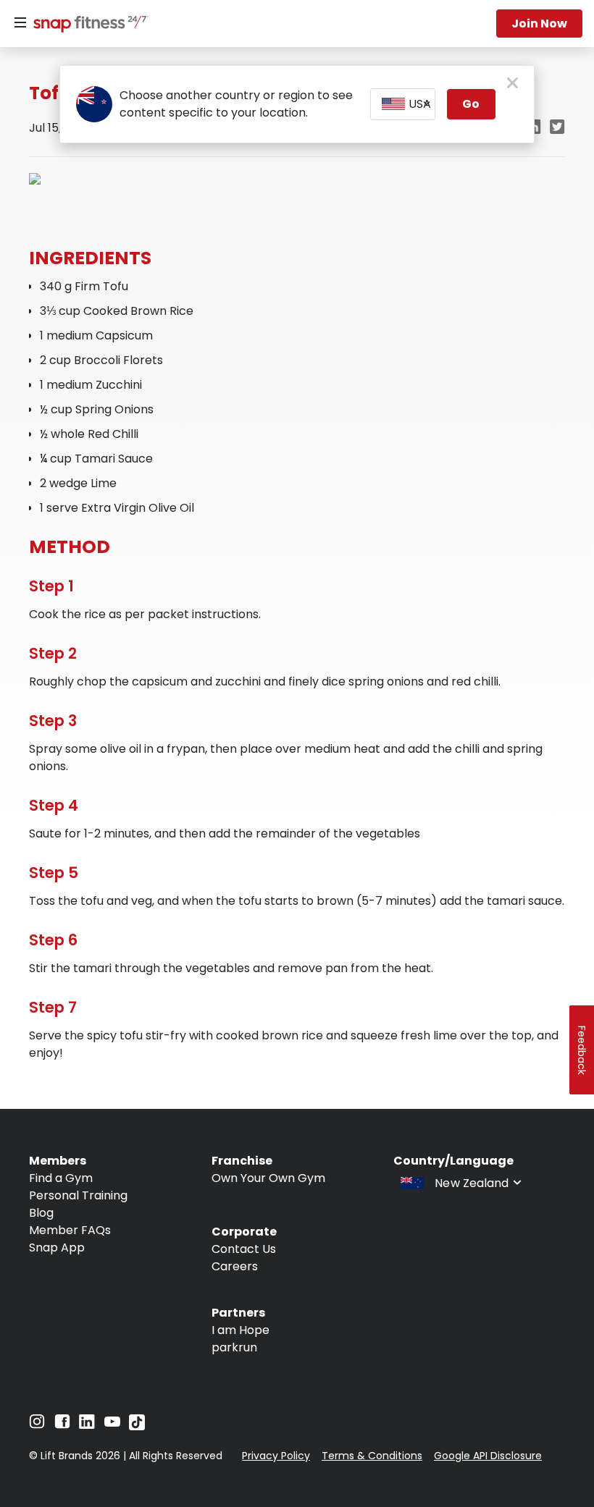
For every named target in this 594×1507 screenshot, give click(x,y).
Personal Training (78, 1195)
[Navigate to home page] (87, 25)
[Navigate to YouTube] (112, 1425)
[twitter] (557, 127)
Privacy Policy (276, 1455)
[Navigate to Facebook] (62, 1425)
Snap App (57, 1247)
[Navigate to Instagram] (37, 1425)
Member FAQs (70, 1230)
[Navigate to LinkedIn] (87, 1425)
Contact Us (244, 1249)
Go (471, 104)
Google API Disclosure (488, 1455)
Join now (539, 23)
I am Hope (240, 1330)
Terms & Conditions (372, 1455)
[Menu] (20, 23)
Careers (235, 1266)
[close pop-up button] (512, 83)
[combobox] (403, 104)
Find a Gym (61, 1178)
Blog (41, 1212)
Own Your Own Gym (268, 1178)
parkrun (234, 1347)
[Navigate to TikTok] (137, 1426)
